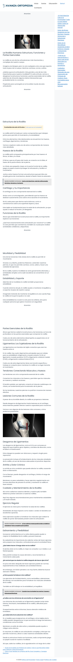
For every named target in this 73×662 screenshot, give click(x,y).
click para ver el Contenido (33, 127)
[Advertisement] (27, 23)
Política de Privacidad (28, 660)
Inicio (36, 3)
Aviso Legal (39, 660)
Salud (62, 3)
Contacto (38, 8)
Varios (43, 3)
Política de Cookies (50, 660)
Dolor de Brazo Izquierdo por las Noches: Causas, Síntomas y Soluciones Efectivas (64, 35)
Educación (53, 3)
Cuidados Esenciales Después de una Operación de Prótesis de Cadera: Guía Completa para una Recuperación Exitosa (63, 77)
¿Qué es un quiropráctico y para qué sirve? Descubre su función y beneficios (63, 60)
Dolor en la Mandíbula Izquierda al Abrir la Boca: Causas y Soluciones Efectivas (64, 48)
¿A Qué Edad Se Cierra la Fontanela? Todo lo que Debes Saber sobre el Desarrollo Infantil (64, 21)
